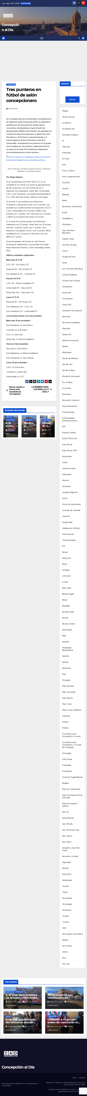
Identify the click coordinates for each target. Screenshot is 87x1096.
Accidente (66, 123)
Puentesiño (67, 771)
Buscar (65, 83)
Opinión (65, 662)
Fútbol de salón (69, 468)
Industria (66, 516)
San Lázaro (67, 836)
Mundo (65, 618)
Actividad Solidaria (70, 135)
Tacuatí (65, 886)
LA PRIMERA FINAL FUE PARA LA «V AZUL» (40, 389)
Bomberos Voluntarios (72, 206)
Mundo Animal (68, 624)
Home (75, 1078)
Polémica (66, 716)
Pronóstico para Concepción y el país (71, 735)
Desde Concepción (70, 340)
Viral (64, 958)
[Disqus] (29, 473)
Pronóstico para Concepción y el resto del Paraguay (71, 744)
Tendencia (66, 910)
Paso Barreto (68, 686)
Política (65, 728)
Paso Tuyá (66, 704)
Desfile (65, 346)
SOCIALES (66, 874)
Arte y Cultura (68, 170)
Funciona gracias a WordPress (13, 1083)
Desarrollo (66, 334)
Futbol (65, 462)
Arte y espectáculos (71, 176)
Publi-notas (67, 759)
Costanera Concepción (72, 310)
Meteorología (68, 594)
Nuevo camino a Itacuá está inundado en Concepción (16, 390)
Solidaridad (67, 880)
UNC (64, 928)
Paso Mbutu (67, 698)
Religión (65, 783)
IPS (63, 546)
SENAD (65, 868)
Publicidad (66, 765)
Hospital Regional (69, 492)
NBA (64, 636)
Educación (66, 394)
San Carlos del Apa (70, 830)
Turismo (65, 922)
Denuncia (66, 316)
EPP (64, 426)
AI (63, 141)
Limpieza (66, 570)
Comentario (67, 287)
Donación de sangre (71, 376)
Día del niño (67, 364)
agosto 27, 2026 (15, 1002)
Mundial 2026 (68, 612)
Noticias (65, 642)
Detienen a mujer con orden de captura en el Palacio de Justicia (62, 1022)
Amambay (66, 153)
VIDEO (65, 952)
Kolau (64, 564)
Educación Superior (71, 400)
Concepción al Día (18, 1067)
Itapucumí (66, 558)
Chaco (65, 251)
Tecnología (67, 898)
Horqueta (66, 486)
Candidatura (67, 218)
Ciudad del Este (68, 257)
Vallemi (65, 940)
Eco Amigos (67, 382)
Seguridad (66, 862)
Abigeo (65, 111)
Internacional (68, 534)
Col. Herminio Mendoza (72, 269)
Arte (64, 164)
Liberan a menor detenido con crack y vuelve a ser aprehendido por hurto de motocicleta (67, 1090)
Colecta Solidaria (69, 275)
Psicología (66, 753)
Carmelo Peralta (69, 245)
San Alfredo (67, 824)
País (64, 674)
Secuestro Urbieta (70, 856)
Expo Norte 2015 (69, 450)
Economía (66, 388)
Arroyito (9, 417)
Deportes (66, 328)
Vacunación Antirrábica (72, 934)
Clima (64, 263)
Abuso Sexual (68, 117)
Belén (64, 200)
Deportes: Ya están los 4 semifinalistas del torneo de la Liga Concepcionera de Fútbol (65, 1083)
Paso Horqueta (68, 692)
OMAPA (65, 656)
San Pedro (66, 842)
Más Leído (66, 588)
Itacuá (65, 552)
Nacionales (67, 630)
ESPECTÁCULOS (69, 438)
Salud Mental (68, 818)
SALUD (65, 812)
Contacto (82, 1078)
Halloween (66, 474)
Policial (65, 722)
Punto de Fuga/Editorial (72, 777)
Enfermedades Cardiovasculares (69, 419)
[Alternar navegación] (42, 38)
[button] (79, 38)
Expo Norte (67, 444)
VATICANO (67, 946)
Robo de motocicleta (71, 789)
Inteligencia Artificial (71, 528)
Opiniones (66, 668)
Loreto (65, 582)
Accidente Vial (68, 129)
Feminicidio (67, 456)
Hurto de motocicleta (71, 504)
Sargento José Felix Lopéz (71, 849)
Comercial (66, 292)
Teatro (65, 892)
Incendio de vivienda (71, 510)
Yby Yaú (65, 964)
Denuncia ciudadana (71, 322)
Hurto (64, 498)
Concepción (11, 84)
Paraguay (66, 680)
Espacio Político (69, 432)
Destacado (66, 352)
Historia (65, 480)
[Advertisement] (43, 57)
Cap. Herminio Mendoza (68, 231)
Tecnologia (67, 904)
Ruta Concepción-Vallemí (70, 804)
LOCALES (66, 576)
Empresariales (68, 412)
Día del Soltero (68, 370)
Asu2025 (66, 182)
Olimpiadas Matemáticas (67, 649)
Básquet (65, 194)
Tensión (65, 916)
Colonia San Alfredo (71, 281)
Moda (64, 600)
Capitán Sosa (68, 239)
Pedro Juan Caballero (72, 710)
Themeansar (6, 1085)
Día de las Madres (70, 358)
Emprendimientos (69, 406)
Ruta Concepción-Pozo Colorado (72, 796)
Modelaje (66, 606)
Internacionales (69, 540)
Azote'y (65, 188)
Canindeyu (66, 224)
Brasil (64, 212)
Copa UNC (67, 304)
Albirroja (66, 147)
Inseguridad (67, 522)
